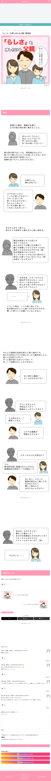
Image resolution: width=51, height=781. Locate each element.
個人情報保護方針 (42, 776)
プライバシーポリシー (25, 776)
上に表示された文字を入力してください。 (12, 739)
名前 (2, 730)
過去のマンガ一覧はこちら (25, 24)
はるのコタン (25, 1)
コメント (4, 714)
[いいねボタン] (2, 584)
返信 (48, 660)
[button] (25, 618)
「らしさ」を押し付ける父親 (8, 612)
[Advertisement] (25, 13)
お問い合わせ (9, 776)
